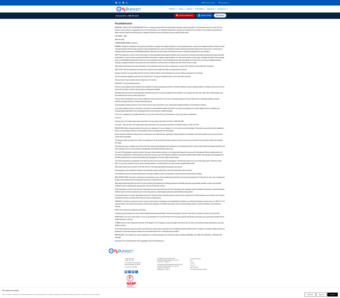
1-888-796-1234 (129, 260)
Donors (189, 9)
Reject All (321, 294)
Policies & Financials (195, 259)
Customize (310, 294)
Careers (192, 263)
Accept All (332, 294)
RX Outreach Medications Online (198, 269)
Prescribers (199, 9)
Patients (172, 9)
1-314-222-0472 (129, 258)
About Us (210, 9)
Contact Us (221, 9)
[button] (116, 2)
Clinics (181, 9)
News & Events (194, 267)
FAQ (191, 261)
